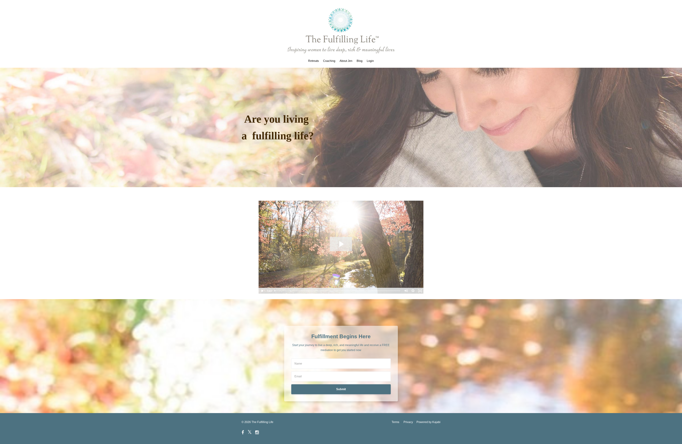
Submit (341, 389)
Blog (359, 61)
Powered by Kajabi (428, 422)
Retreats (313, 61)
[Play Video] (262, 291)
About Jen (346, 61)
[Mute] (405, 291)
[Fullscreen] (420, 291)
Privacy (408, 422)
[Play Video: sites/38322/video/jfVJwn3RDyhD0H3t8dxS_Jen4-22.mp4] (341, 244)
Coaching (329, 61)
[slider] (337, 291)
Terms (395, 422)
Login (370, 61)
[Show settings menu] (412, 291)
